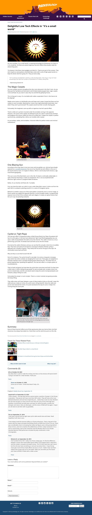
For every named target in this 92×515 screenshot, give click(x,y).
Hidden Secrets (7, 16)
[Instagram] (63, 17)
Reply (9, 379)
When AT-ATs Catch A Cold (17, 363)
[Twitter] (60, 17)
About (15, 505)
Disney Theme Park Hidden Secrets (15, 22)
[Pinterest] (69, 17)
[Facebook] (57, 17)
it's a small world (38, 336)
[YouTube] (72, 17)
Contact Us (16, 507)
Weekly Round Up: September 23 (22, 391)
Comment (11, 465)
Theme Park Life (33, 16)
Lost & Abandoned (20, 17)
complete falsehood (21, 169)
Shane (36, 31)
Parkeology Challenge (46, 17)
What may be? (52, 363)
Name (9, 480)
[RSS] (66, 17)
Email (9, 485)
